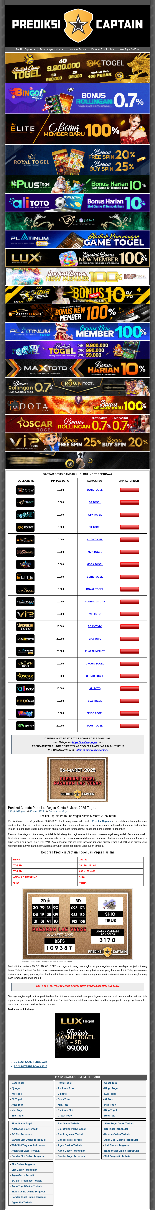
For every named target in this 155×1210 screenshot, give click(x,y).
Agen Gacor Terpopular (71, 1150)
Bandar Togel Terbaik (70, 1140)
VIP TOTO (95, 614)
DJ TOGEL (95, 502)
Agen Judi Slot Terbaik (25, 1129)
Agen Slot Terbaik (22, 1202)
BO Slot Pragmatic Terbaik (27, 1180)
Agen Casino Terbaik (70, 1145)
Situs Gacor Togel (22, 1123)
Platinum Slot (65, 1110)
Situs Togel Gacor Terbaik (119, 1123)
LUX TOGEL (95, 701)
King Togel (110, 1110)
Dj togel (16, 1088)
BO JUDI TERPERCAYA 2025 (30, 1066)
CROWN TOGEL (95, 663)
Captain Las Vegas (59, 811)
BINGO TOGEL (94, 713)
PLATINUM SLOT (95, 651)
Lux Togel (110, 1094)
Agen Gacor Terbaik (23, 1175)
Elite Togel (17, 1115)
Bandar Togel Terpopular (72, 1156)
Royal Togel (64, 1083)
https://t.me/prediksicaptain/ (92, 750)
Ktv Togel (17, 1094)
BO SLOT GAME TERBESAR (30, 1062)
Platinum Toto (66, 1088)
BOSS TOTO (95, 626)
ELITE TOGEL (95, 576)
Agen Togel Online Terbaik (27, 1186)
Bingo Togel (111, 1088)
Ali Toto (108, 1099)
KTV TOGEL (95, 514)
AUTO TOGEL (95, 539)
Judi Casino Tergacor (116, 1145)
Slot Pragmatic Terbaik (71, 1134)
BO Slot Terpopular (22, 1134)
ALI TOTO (95, 688)
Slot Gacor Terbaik (68, 1123)
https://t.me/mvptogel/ (84, 742)
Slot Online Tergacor (23, 1164)
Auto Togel (18, 1104)
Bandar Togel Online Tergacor (29, 1197)
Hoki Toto (109, 1115)
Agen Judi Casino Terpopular (121, 1140)
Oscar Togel (111, 1083)
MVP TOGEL (95, 552)
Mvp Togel (17, 1110)
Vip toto (62, 1094)
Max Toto (63, 1104)
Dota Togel (18, 1083)
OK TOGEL (95, 527)
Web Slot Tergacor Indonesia (28, 1145)
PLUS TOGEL (95, 725)
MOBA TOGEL (95, 564)
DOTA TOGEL (95, 490)
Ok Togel (17, 1099)
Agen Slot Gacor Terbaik (26, 1150)
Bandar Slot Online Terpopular (29, 1140)
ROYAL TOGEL (95, 589)
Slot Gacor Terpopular (24, 1170)
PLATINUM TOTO (95, 601)
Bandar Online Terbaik (117, 1134)
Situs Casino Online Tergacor (28, 1191)
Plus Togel (110, 1104)
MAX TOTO (95, 639)
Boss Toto (64, 1099)
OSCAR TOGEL (95, 676)
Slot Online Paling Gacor (72, 1129)
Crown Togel (65, 1115)
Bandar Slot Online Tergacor (28, 1156)
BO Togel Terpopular (116, 1129)
